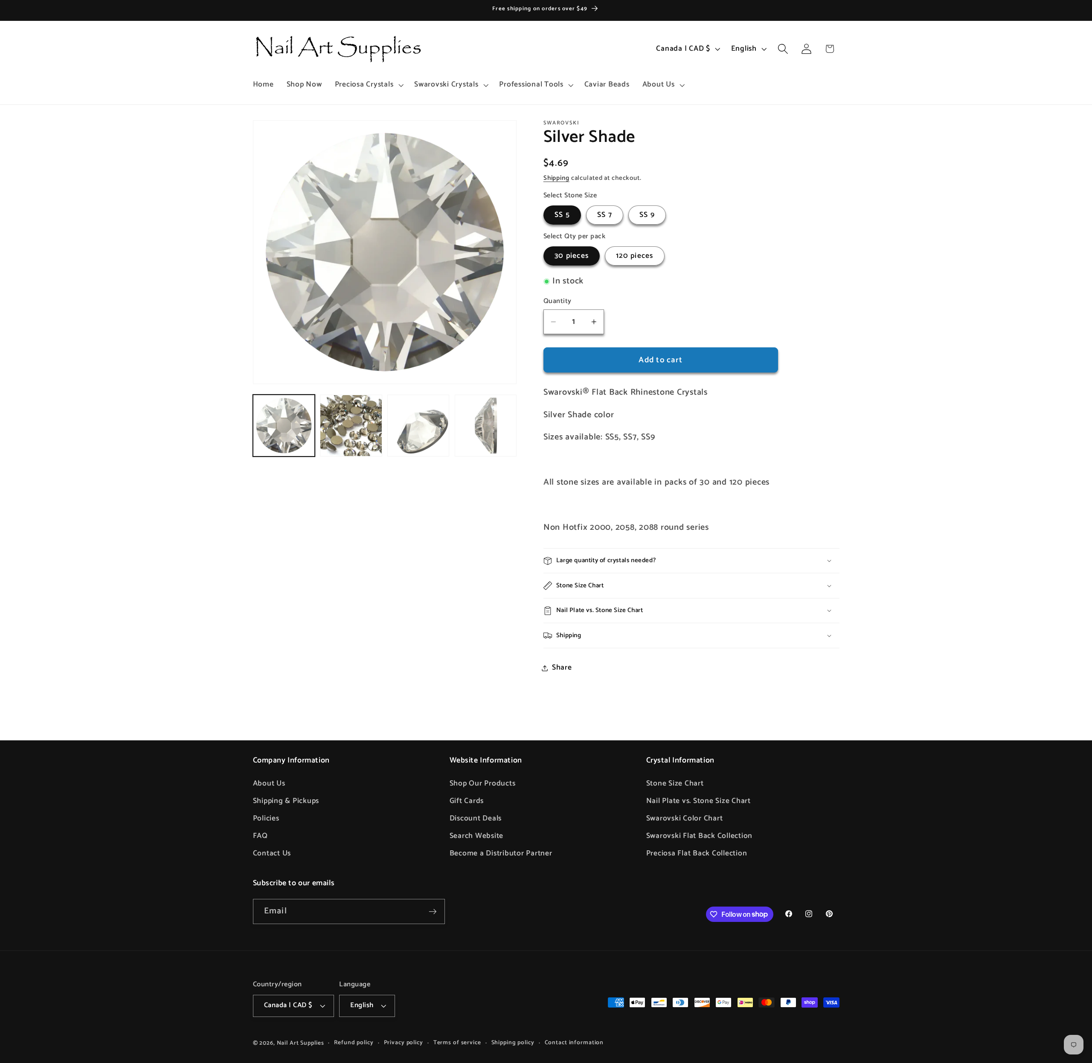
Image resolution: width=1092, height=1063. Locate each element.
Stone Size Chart (675, 783)
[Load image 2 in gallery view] (351, 425)
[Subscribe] (432, 911)
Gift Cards (467, 801)
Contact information (574, 1042)
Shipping (556, 178)
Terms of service (457, 1042)
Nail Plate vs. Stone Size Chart (698, 801)
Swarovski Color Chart (684, 818)
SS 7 (604, 215)
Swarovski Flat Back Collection (699, 836)
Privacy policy (403, 1042)
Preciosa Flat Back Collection (696, 853)
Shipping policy (512, 1042)
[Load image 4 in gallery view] (486, 425)
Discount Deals (476, 818)
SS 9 (647, 215)
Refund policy (353, 1042)
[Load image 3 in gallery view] (418, 425)
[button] (368, 85)
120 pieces (634, 256)
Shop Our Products (483, 783)
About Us (269, 783)
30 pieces (572, 256)
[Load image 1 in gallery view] (284, 425)
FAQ (260, 836)
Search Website (477, 836)
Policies (266, 818)
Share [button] (562, 668)
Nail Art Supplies (300, 1043)
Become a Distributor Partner (501, 853)
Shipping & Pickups (286, 801)
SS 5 (562, 215)
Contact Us (272, 853)
